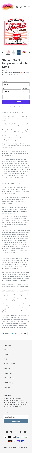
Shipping (4, 75)
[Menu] (29, 7)
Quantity (24, 88)
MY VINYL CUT (13, 447)
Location (7, 368)
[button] (16, 72)
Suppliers (7, 387)
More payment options (16, 106)
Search (6, 349)
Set (3, 88)
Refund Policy (8, 373)
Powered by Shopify (22, 447)
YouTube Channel (9, 363)
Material (4, 81)
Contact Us (7, 354)
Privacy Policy (8, 382)
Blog (5, 359)
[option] (8, 52)
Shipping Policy (9, 378)
